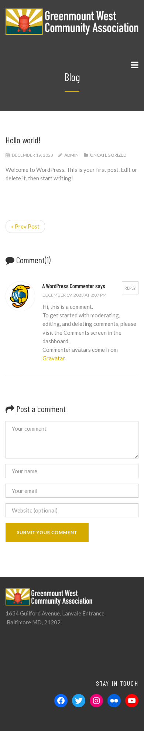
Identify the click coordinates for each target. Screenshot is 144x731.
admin (71, 155)
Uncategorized (108, 155)
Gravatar (53, 358)
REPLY (130, 288)
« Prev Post (25, 226)
